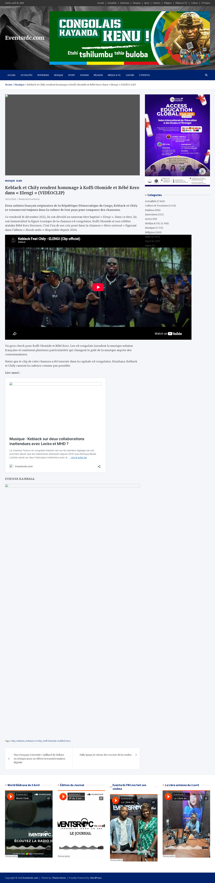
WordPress (96, 877)
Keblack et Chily (34, 740)
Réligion (168, 3)
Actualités (112, 3)
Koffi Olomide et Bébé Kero (57, 740)
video (148, 245)
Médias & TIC (181, 3)
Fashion (156, 3)
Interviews (124, 3)
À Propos (206, 3)
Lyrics (148, 218)
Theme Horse (59, 877)
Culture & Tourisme (156, 205)
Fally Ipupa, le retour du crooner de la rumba (105, 754)
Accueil (100, 3)
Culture (194, 3)
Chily (13, 740)
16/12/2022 (10, 199)
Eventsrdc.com (24, 37)
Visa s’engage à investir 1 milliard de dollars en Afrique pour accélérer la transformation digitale (39, 758)
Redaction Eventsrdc (29, 199)
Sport (146, 3)
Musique (136, 3)
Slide (19, 180)
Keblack (21, 740)
